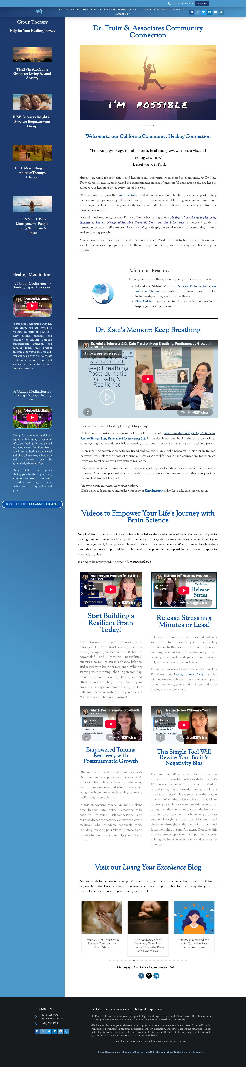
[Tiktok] (221, 12)
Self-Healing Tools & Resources (162, 9)
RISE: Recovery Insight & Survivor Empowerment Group (32, 122)
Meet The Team (66, 9)
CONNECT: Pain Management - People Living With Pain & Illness (32, 226)
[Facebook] (191, 12)
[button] (141, 125)
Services (87, 9)
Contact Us (121, 13)
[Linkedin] (209, 12)
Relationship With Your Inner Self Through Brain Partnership (194, 944)
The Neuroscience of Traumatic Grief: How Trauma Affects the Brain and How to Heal (102, 945)
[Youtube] (215, 12)
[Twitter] (203, 12)
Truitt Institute (126, 195)
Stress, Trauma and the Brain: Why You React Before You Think (148, 944)
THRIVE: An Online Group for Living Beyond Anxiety (32, 74)
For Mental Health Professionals (118, 9)
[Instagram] (197, 12)
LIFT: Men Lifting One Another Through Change (32, 173)
